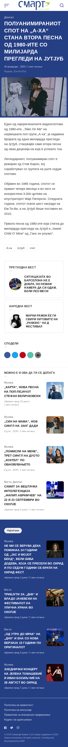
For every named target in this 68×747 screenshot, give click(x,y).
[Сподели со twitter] (15, 355)
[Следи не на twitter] (11, 727)
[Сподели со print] (38, 355)
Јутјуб (21, 248)
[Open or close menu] (7, 5)
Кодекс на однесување (18, 719)
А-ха (9, 248)
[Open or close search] (62, 5)
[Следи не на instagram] (18, 727)
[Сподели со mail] (30, 355)
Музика (8, 382)
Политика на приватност (18, 704)
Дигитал (9, 17)
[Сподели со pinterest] (23, 355)
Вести (7, 481)
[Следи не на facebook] (6, 727)
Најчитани (13, 530)
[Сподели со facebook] (7, 355)
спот (32, 248)
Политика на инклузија (17, 709)
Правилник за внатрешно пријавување (27, 714)
